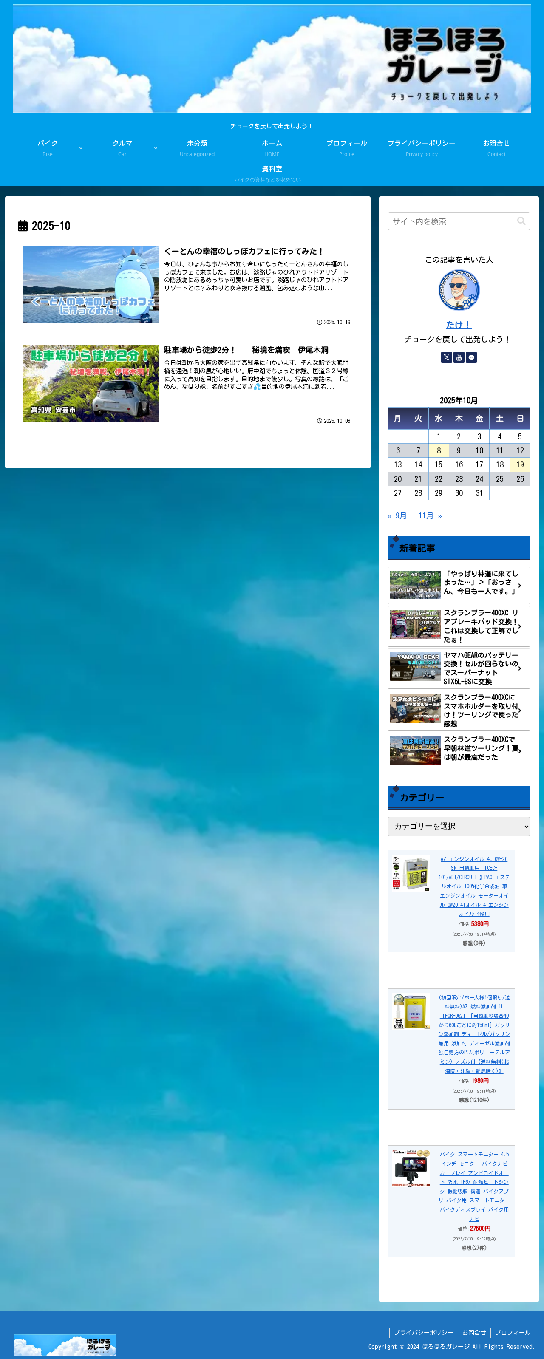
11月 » (430, 515)
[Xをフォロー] (446, 357)
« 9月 (397, 515)
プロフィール (513, 1333)
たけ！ (459, 325)
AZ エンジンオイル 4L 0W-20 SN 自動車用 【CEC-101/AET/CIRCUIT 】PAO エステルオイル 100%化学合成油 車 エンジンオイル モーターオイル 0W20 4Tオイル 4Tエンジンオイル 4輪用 (474, 886)
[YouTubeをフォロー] (459, 357)
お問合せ (474, 1333)
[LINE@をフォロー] (471, 357)
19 (520, 464)
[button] (521, 221)
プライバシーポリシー (423, 1333)
